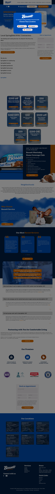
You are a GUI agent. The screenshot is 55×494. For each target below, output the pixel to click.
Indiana (22, 26)
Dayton (33, 26)
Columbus (28, 29)
